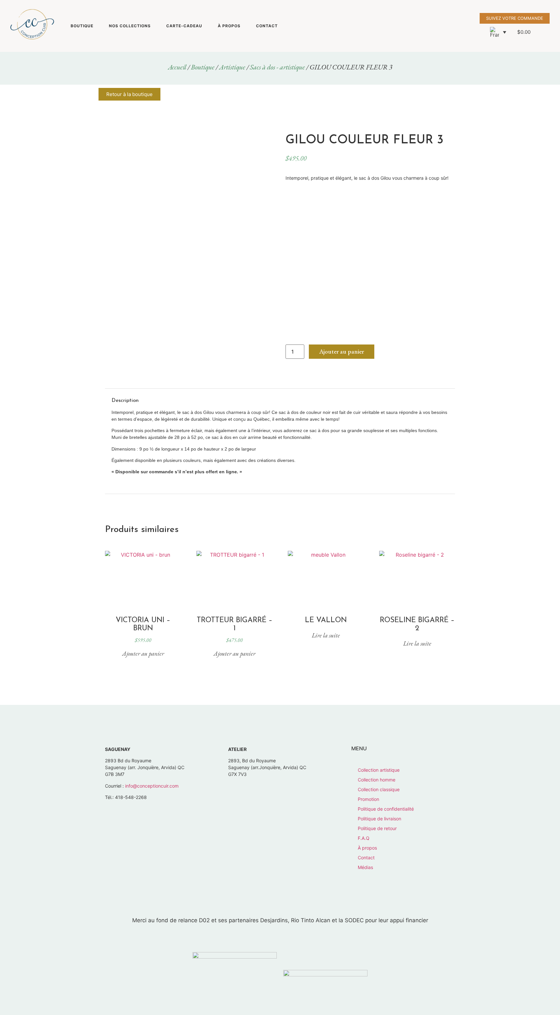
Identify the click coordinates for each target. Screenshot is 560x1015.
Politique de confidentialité (386, 809)
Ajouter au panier (341, 351)
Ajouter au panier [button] (143, 653)
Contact (267, 25)
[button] (498, 32)
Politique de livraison (379, 818)
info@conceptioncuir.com (152, 786)
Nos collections (130, 25)
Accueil (177, 67)
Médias (365, 867)
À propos (229, 25)
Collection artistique (379, 770)
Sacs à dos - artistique (277, 67)
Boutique (82, 25)
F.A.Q (363, 838)
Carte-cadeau (184, 25)
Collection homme (376, 779)
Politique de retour (377, 828)
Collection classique (379, 789)
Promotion (368, 799)
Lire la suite (326, 635)
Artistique (232, 67)
